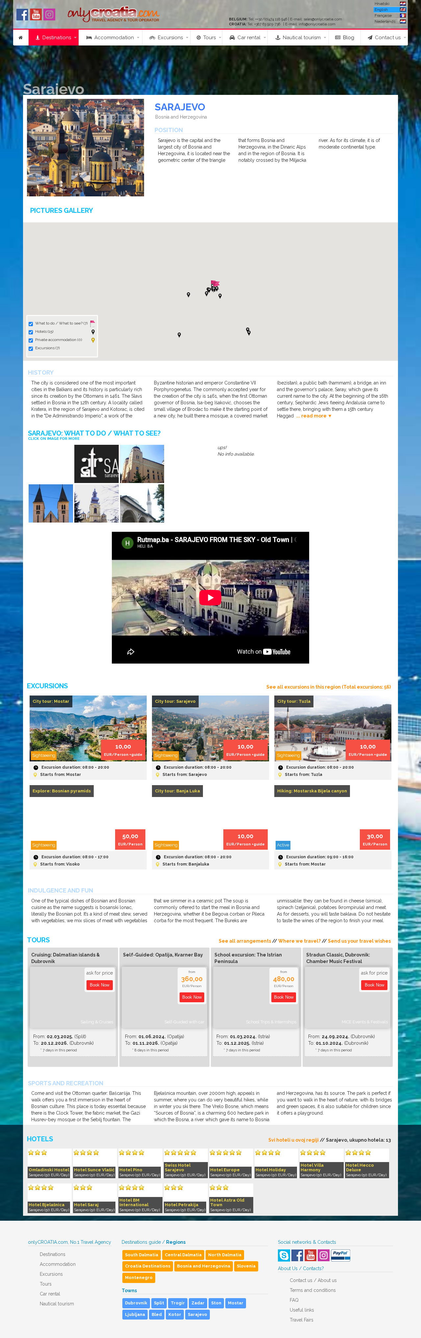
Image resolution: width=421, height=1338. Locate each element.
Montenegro (139, 1277)
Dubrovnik (136, 1302)
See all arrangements (245, 941)
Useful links (302, 1310)
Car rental (247, 38)
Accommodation (113, 38)
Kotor (174, 1314)
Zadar (198, 1302)
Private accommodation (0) (58, 339)
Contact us (386, 38)
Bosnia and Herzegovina (203, 1266)
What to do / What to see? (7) (61, 323)
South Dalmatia (141, 1254)
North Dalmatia (224, 1254)
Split (159, 1302)
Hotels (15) (44, 331)
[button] (206, 294)
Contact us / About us (313, 1280)
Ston (216, 1302)
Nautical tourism (300, 38)
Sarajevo (197, 1314)
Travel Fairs (301, 1320)
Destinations (55, 38)
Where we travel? (299, 941)
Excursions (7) (47, 348)
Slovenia (246, 1266)
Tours (208, 38)
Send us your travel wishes (359, 941)
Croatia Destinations (147, 1266)
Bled (157, 1314)
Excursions (169, 38)
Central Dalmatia (183, 1254)
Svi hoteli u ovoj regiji (293, 1140)
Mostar (235, 1302)
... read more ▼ (314, 415)
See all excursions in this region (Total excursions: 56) (328, 687)
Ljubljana (135, 1314)
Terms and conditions (313, 1290)
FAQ (294, 1300)
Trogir (178, 1302)
